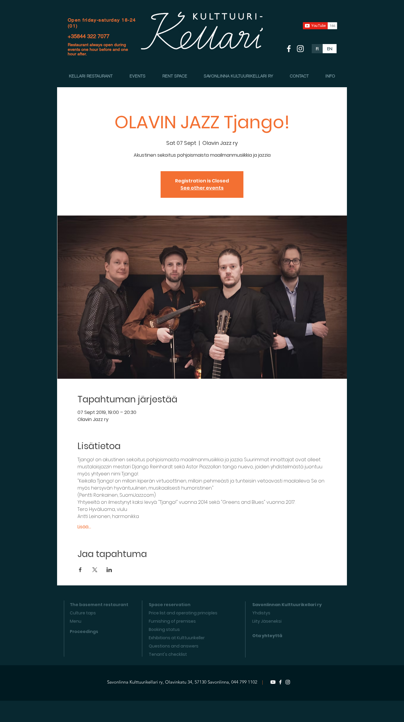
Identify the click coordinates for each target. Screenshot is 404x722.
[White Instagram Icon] (300, 48)
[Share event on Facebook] (80, 569)
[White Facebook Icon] (288, 48)
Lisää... (84, 527)
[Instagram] (288, 682)
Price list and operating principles (183, 613)
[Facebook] (280, 682)
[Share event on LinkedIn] (109, 569)
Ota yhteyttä (267, 636)
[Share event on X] (95, 569)
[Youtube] (273, 682)
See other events (202, 187)
